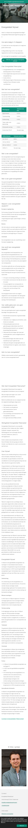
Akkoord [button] (22, 825)
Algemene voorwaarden (7, 813)
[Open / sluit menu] (25, 5)
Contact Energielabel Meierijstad (13, 719)
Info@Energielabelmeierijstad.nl (9, 802)
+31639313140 (5, 805)
